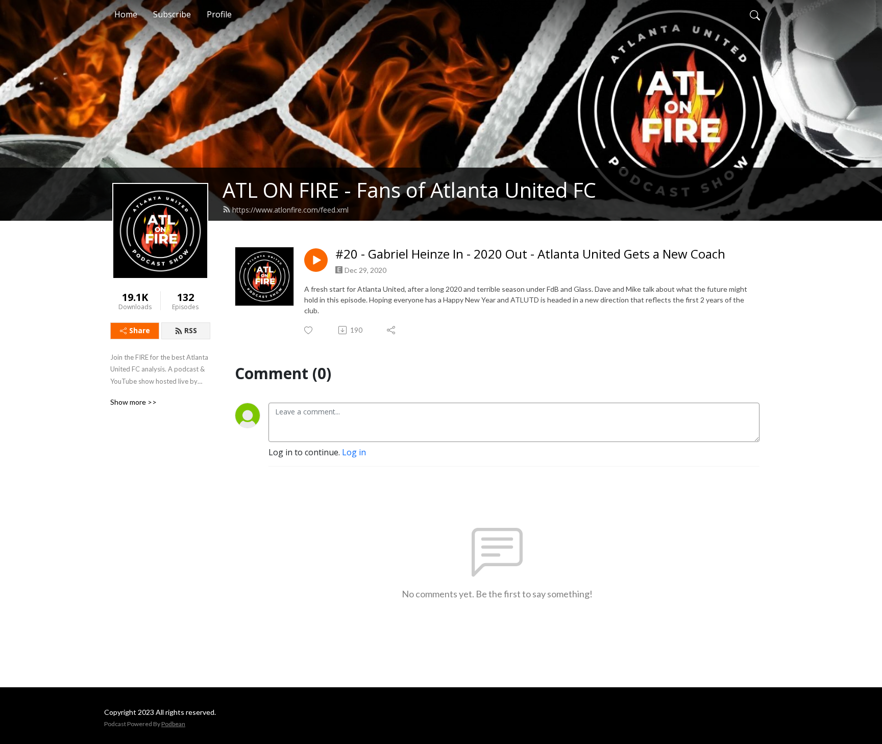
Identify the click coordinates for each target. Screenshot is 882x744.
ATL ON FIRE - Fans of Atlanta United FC (409, 190)
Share (139, 330)
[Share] (392, 330)
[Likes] (309, 330)
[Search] (755, 14)
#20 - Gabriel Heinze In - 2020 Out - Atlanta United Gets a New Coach (530, 254)
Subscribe (172, 14)
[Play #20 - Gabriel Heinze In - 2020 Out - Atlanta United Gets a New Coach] (316, 260)
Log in (354, 452)
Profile (219, 14)
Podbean (173, 724)
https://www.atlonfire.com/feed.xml (290, 210)
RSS (190, 330)
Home (125, 14)
